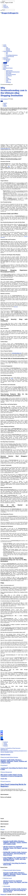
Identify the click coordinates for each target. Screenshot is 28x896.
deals (12, 378)
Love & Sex (8, 79)
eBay (9, 166)
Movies (7, 60)
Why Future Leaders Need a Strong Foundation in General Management (12, 775)
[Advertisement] (14, 29)
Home (4, 5)
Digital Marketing (7, 51)
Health (5, 64)
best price (16, 306)
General (5, 62)
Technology (6, 65)
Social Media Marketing (11, 55)
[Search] (1, 1)
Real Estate (8, 73)
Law (7, 77)
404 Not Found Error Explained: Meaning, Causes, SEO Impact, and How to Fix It (15, 882)
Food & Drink (9, 70)
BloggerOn (3, 894)
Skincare (8, 50)
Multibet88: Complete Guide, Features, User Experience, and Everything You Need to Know (15, 890)
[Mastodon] (14, 733)
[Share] (14, 738)
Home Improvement (11, 74)
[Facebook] (14, 731)
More (4, 69)
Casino (7, 78)
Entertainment (6, 59)
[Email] (14, 736)
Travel (4, 66)
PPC (7, 54)
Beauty (5, 46)
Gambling (8, 82)
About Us (5, 6)
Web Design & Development (13, 71)
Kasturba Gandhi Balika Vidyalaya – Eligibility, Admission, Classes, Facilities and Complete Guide (14, 761)
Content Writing (10, 56)
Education (5, 57)
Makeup (8, 48)
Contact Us (6, 7)
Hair (7, 47)
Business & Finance (8, 68)
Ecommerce (9, 75)
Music (7, 61)
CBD (7, 80)
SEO (7, 52)
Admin (2, 99)
